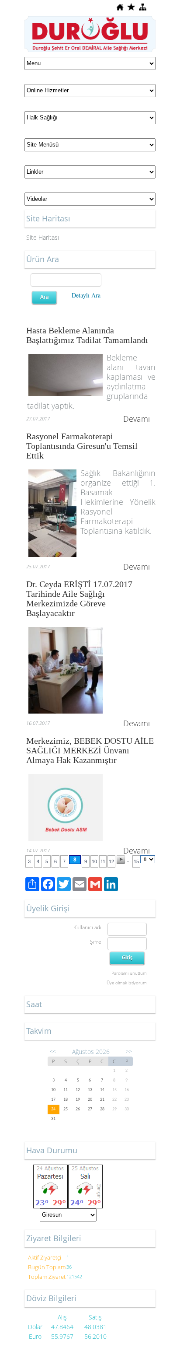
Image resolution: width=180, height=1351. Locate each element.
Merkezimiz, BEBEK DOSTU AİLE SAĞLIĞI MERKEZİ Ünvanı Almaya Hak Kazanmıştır (90, 750)
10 (94, 861)
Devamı (136, 418)
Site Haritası (42, 237)
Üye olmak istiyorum (127, 983)
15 (136, 861)
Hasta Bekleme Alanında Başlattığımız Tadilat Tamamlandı (87, 335)
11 (102, 861)
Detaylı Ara (86, 295)
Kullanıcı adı (87, 927)
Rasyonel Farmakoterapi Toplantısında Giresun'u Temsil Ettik (82, 445)
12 (111, 861)
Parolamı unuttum (129, 973)
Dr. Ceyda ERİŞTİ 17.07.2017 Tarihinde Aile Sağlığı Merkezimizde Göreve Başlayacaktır (79, 598)
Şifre (95, 941)
